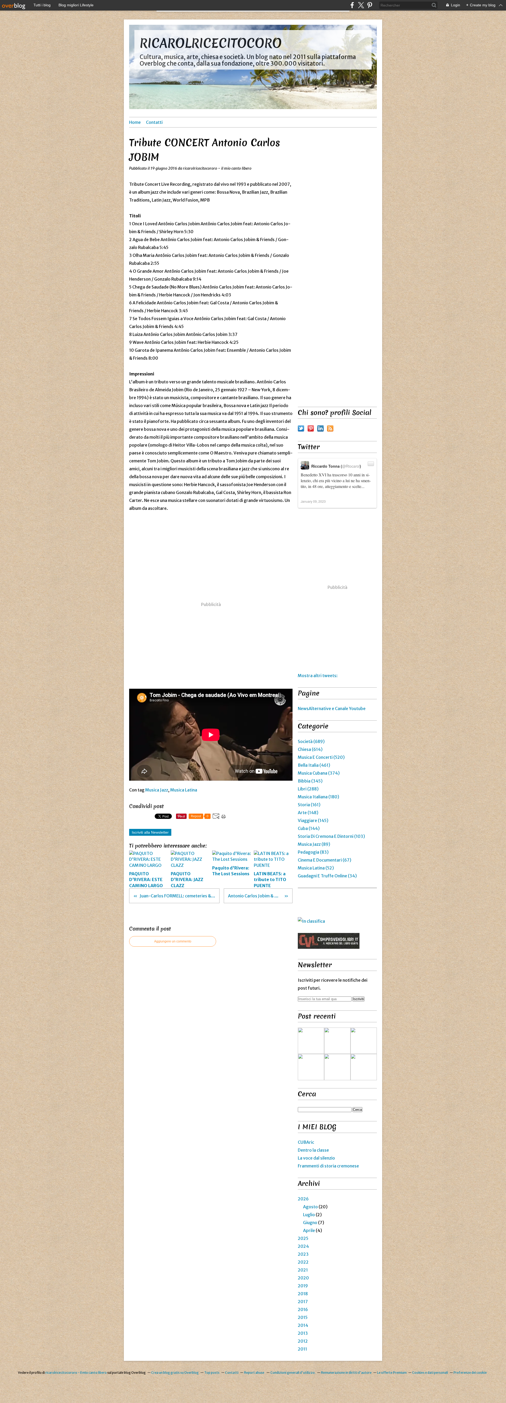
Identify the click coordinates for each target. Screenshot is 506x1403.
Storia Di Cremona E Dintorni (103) (331, 836)
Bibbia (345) (310, 781)
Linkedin (320, 428)
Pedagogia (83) (313, 852)
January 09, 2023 (313, 501)
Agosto (310, 1206)
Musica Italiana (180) (318, 796)
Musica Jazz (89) (314, 844)
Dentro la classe (313, 1150)
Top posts (212, 1373)
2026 (303, 1198)
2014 (303, 1325)
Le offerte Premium (392, 1373)
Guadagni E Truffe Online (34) (327, 875)
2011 (302, 1349)
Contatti (154, 122)
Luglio (309, 1214)
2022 (303, 1262)
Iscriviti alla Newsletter (150, 832)
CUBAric (306, 1142)
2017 (303, 1301)
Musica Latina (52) (316, 868)
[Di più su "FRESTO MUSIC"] (364, 1067)
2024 (303, 1246)
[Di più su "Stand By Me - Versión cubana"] (311, 1067)
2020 (303, 1277)
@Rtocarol (351, 466)
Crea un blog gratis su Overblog (175, 1373)
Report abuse (254, 1373)
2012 (303, 1341)
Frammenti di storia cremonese (328, 1166)
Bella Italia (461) (314, 765)
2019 (303, 1285)
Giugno (310, 1222)
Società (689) (311, 741)
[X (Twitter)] (361, 5)
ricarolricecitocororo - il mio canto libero (76, 1373)
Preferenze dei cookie (470, 1373)
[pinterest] (369, 5)
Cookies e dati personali (430, 1373)
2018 (303, 1293)
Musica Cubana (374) (319, 773)
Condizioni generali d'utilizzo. (292, 1373)
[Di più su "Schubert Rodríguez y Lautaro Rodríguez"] (337, 1067)
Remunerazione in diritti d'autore (346, 1373)
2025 (303, 1238)
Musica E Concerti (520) (321, 757)
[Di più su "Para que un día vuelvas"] (364, 1041)
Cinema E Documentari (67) (324, 860)
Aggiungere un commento (172, 941)
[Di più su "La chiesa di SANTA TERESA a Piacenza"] (337, 1041)
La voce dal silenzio (316, 1158)
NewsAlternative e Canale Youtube (332, 708)
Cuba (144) (309, 828)
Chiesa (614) (310, 749)
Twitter (301, 428)
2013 (303, 1333)
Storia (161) (309, 804)
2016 (303, 1309)
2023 (303, 1254)
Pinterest (311, 428)
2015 (303, 1317)
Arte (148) (308, 812)
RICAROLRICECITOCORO (211, 43)
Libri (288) (308, 788)
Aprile (309, 1230)
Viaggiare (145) (313, 820)
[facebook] (352, 5)
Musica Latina (183, 790)
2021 (303, 1270)
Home (135, 122)
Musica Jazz (156, 790)
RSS (330, 428)
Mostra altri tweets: (318, 675)
